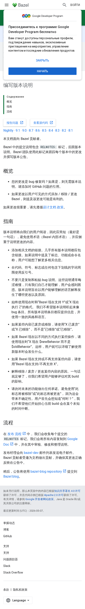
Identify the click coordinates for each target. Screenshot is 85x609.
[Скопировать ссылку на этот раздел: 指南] (17, 221)
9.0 (24, 130)
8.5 (44, 130)
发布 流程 (14, 434)
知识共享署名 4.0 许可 (67, 490)
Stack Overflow (13, 572)
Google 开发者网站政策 (39, 499)
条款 (6, 589)
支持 (6, 552)
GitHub (7, 536)
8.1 (70, 130)
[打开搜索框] (64, 4)
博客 (6, 529)
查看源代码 (43, 122)
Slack (6, 566)
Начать (42, 71)
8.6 (37, 130)
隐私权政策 (20, 589)
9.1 (18, 130)
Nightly (8, 130)
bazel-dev (31, 453)
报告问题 (15, 122)
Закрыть (42, 60)
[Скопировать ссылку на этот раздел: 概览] (17, 171)
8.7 (31, 130)
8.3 (57, 130)
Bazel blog (11, 476)
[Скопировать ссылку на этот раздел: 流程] (17, 423)
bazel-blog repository (46, 471)
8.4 (51, 130)
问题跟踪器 (10, 559)
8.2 (64, 130)
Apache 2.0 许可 (54, 495)
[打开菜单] (6, 5)
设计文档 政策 (53, 207)
